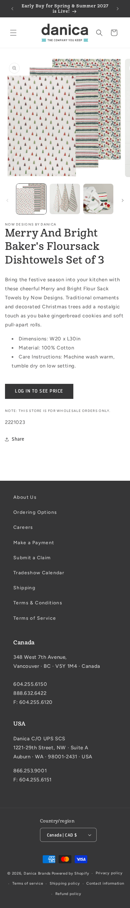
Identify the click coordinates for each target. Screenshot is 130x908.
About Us (25, 497)
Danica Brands (37, 873)
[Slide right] (122, 200)
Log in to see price (39, 391)
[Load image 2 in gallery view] (65, 199)
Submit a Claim (32, 558)
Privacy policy (109, 873)
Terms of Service (34, 618)
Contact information (105, 883)
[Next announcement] (117, 8)
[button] (13, 32)
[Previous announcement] (12, 8)
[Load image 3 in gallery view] (98, 199)
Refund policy (68, 894)
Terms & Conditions (37, 603)
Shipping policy (65, 883)
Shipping (24, 588)
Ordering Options (35, 512)
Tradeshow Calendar (38, 573)
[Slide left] (7, 200)
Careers (23, 527)
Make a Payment (33, 543)
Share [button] (18, 439)
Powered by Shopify (70, 873)
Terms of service (27, 883)
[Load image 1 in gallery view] (31, 199)
